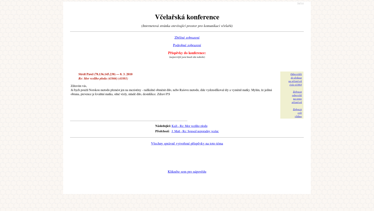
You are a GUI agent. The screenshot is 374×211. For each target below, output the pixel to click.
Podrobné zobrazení (187, 45)
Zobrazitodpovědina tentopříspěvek (297, 97)
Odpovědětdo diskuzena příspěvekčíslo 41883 (295, 79)
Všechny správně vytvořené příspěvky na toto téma (187, 143)
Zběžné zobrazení (187, 37)
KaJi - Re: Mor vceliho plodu (189, 126)
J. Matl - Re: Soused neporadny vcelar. (195, 131)
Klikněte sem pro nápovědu (187, 171)
